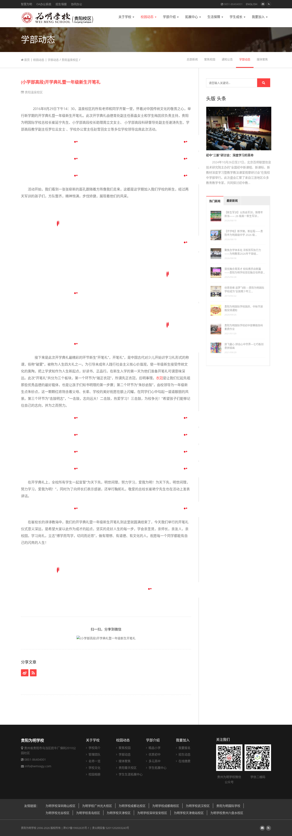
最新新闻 (232, 200)
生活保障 (214, 17)
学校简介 (94, 748)
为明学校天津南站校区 (189, 813)
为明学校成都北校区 (132, 806)
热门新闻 (214, 201)
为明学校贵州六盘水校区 (226, 813)
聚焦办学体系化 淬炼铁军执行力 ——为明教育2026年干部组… (242, 252)
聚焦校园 (209, 59)
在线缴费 (184, 761)
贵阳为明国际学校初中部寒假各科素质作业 (243, 327)
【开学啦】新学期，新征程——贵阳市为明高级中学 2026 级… (243, 233)
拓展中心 (192, 17)
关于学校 (125, 17)
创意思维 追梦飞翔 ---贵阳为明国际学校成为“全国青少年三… (244, 289)
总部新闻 (192, 59)
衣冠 (159, 378)
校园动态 (147, 17)
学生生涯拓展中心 (130, 774)
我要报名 (184, 748)
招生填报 (61, 4)
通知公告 (227, 59)
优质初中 (154, 754)
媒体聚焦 (262, 59)
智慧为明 (26, 4)
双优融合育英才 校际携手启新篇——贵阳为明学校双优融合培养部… (244, 270)
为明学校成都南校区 (165, 806)
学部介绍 (170, 17)
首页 (27, 60)
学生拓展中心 (157, 768)
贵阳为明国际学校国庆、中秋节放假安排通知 (243, 308)
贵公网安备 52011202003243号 (110, 828)
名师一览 (94, 761)
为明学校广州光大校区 (97, 806)
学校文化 (94, 768)
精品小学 (154, 748)
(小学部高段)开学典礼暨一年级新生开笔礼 (60, 82)
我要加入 (258, 17)
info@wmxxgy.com (38, 766)
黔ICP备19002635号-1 (76, 828)
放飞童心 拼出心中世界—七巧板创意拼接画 (244, 346)
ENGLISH (251, 4)
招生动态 (184, 754)
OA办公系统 (43, 4)
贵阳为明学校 (28, 828)
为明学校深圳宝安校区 (152, 813)
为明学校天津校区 (119, 813)
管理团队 (94, 754)
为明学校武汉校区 (198, 806)
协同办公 (76, 4)
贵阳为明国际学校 (228, 806)
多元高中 (154, 761)
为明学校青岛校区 (88, 813)
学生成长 (236, 17)
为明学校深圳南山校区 (60, 806)
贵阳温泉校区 (70, 60)
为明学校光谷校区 (57, 813)
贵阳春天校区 (127, 768)
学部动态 (53, 60)
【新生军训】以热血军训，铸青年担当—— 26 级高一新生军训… (243, 214)
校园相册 (94, 774)
